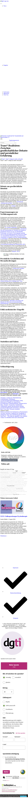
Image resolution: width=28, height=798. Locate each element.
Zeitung (13, 206)
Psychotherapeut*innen (6, 490)
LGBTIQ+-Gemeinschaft (18, 474)
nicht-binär (22, 407)
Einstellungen (23, 796)
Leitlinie (19, 482)
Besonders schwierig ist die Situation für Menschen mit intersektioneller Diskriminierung (11, 302)
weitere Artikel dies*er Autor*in (9, 460)
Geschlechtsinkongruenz (6, 494)
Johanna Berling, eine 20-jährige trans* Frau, (11, 281)
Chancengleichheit (4, 478)
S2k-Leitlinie (23, 494)
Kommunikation (20, 490)
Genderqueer (12, 399)
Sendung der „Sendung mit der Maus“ (11, 202)
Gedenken (2, 491)
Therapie (6, 405)
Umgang (14, 490)
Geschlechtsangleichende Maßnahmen (9, 400)
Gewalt (20, 477)
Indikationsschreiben (5, 493)
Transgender (12, 405)
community (11, 482)
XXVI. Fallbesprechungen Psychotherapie (13, 516)
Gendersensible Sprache (21, 491)
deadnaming (3, 485)
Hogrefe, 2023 (15, 251)
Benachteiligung (4, 482)
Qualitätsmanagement (5, 471)
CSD (25, 484)
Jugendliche (16, 494)
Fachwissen (6, 92)
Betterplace (16, 393)
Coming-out (9, 397)
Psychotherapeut (4, 403)
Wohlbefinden (3, 406)
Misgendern (22, 475)
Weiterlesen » (3, 536)
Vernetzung (16, 475)
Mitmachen (6, 93)
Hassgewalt (13, 493)
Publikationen (3, 496)
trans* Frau (3, 409)
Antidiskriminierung (19, 484)
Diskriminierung (17, 397)
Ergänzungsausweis (14, 140)
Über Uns (6, 94)
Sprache (13, 471)
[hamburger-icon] (1, 3)
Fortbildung (3, 488)
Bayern (11, 475)
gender (9, 406)
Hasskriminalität (14, 477)
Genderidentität (4, 399)
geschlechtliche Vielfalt (6, 474)
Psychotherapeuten (16, 481)
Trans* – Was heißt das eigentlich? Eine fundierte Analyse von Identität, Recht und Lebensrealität (13, 416)
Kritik (21, 400)
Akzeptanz (3, 397)
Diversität (19, 472)
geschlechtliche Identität (18, 406)
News (5, 6)
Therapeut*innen (13, 487)
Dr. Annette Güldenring (11, 227)
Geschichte (20, 471)
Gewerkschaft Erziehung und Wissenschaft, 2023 (13, 244)
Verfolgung (24, 482)
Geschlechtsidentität (5, 477)
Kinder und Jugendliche (10, 480)
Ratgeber (6, 65)
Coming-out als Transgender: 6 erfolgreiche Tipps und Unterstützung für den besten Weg (13, 415)
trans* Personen (10, 409)
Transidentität (18, 405)
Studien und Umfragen (18, 268)
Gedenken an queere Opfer (7, 484)
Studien (10, 472)
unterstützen (3, 392)
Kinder (14, 472)
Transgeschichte (20, 480)
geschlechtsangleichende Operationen (9, 407)
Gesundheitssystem (10, 491)
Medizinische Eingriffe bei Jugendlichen (10, 402)
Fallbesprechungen (11, 488)
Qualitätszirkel (19, 488)
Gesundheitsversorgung (6, 481)
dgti (16, 471)
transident (17, 409)
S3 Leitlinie (24, 481)
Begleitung (6, 475)
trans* (24, 472)
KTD (15, 482)
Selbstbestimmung (13, 403)
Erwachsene (20, 487)
